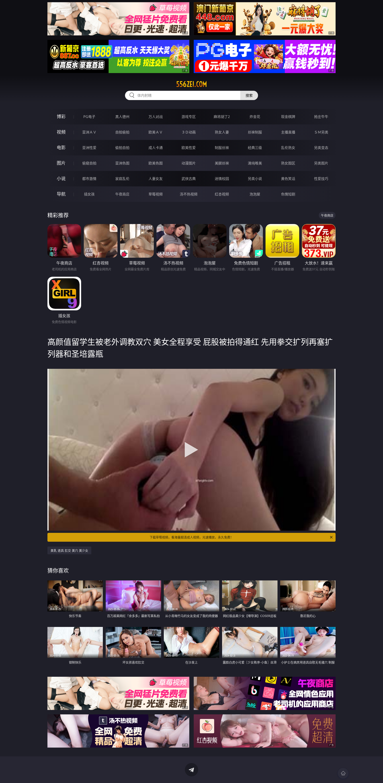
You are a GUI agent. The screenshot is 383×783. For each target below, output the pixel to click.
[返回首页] (343, 773)
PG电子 (89, 116)
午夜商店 (122, 194)
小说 (61, 179)
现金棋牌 (288, 116)
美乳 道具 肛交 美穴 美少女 (69, 550)
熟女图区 (288, 163)
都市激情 (89, 178)
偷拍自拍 (122, 147)
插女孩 (89, 194)
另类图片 (321, 163)
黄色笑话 (288, 178)
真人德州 (122, 116)
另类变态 (321, 147)
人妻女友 (156, 178)
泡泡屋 (255, 194)
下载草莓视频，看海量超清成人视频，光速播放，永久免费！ (191, 537)
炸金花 (255, 116)
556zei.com (191, 84)
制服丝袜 (222, 147)
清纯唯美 (255, 163)
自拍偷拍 (122, 132)
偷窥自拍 (89, 163)
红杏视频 (222, 194)
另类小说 (255, 178)
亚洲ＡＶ (89, 132)
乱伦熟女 (288, 147)
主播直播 (288, 132)
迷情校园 (222, 178)
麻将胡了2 (222, 116)
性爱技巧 (321, 178)
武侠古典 (189, 178)
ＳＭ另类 (321, 132)
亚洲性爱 (89, 147)
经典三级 (255, 147)
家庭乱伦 (122, 178)
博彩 (61, 117)
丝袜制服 (255, 132)
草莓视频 (156, 194)
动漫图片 (189, 163)
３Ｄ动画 (189, 132)
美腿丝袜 (222, 163)
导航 (61, 194)
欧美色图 (156, 163)
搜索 (249, 95)
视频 (61, 132)
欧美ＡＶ (156, 132)
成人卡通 (156, 147)
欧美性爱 (189, 147)
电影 (61, 148)
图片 (61, 163)
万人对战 (156, 116)
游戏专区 (189, 116)
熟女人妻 (222, 132)
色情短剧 (288, 194)
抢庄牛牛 (321, 116)
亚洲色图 (122, 163)
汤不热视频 (188, 194)
